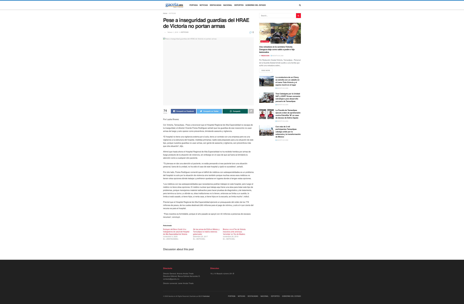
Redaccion (265, 55)
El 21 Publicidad (204, 296)
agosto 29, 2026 (277, 55)
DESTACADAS (215, 5)
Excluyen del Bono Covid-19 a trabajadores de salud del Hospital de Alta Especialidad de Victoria (176, 231)
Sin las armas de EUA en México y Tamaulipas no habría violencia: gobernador (206, 231)
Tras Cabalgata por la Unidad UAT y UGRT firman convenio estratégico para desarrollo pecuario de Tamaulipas (288, 97)
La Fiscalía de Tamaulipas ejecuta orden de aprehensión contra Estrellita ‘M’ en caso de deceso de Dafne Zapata (288, 114)
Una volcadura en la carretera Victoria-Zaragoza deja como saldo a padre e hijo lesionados (277, 49)
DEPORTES (238, 5)
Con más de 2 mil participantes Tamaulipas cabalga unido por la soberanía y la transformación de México (288, 131)
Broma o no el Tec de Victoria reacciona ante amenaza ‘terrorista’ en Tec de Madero (234, 231)
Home (165, 13)
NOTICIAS (204, 5)
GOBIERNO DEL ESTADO (255, 5)
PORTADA (193, 5)
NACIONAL (227, 5)
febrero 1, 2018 (173, 32)
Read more (265, 70)
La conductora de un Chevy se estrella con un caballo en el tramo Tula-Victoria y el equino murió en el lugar (287, 81)
